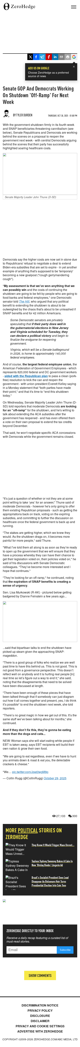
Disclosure (40, 1016)
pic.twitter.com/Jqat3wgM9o (30, 772)
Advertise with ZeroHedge (40, 1031)
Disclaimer (40, 1021)
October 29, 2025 (55, 778)
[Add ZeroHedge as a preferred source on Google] (74, 57)
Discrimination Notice (40, 1005)
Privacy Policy (40, 1010)
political (28, 830)
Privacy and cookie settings (40, 1026)
